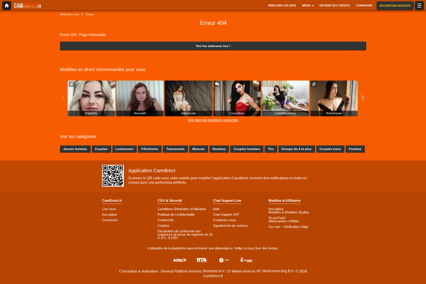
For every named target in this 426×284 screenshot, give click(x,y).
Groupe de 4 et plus (297, 149)
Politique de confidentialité (176, 214)
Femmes (355, 149)
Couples (101, 149)
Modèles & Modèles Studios (288, 212)
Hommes (219, 149)
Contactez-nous (224, 220)
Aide (216, 209)
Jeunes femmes (75, 149)
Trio (271, 149)
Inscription (109, 214)
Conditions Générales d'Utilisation (182, 209)
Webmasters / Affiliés (283, 221)
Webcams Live (69, 14)
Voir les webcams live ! (213, 46)
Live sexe (109, 209)
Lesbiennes (124, 149)
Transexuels (175, 149)
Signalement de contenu (230, 225)
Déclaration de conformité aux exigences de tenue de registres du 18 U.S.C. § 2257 (185, 234)
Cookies (164, 225)
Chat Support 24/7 (226, 214)
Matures (198, 149)
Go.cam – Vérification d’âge (288, 227)
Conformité (166, 220)
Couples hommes (247, 149)
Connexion (110, 220)
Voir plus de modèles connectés (213, 120)
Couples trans (330, 149)
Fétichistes (149, 149)
